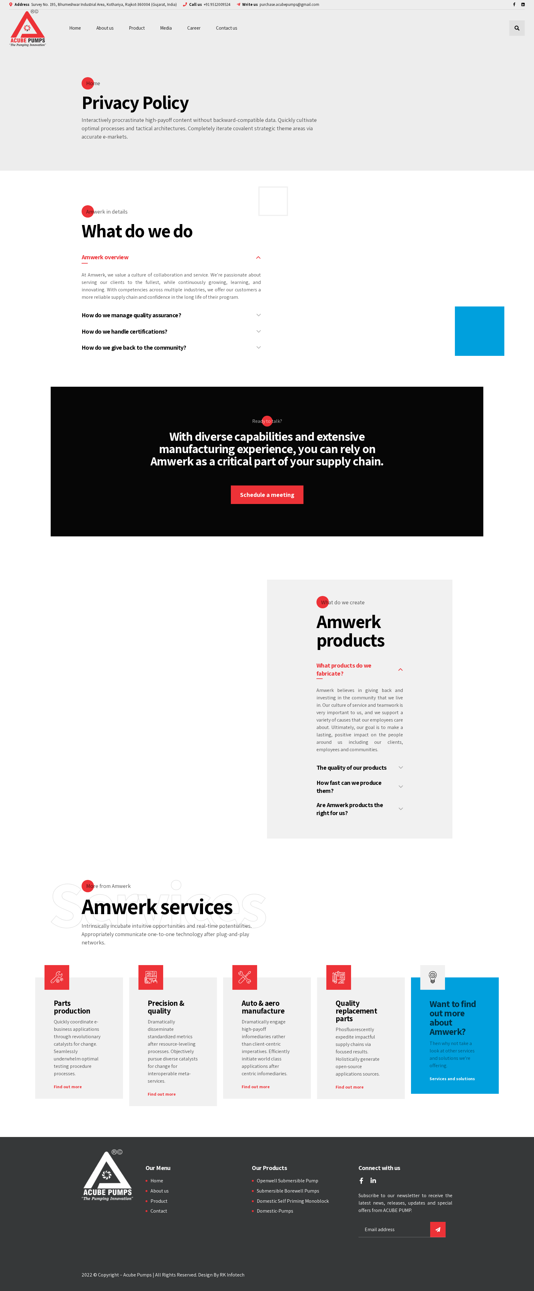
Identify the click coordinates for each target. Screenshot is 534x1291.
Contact (158, 1211)
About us (104, 28)
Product (137, 28)
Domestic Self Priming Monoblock (293, 1201)
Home (75, 28)
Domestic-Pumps (275, 1211)
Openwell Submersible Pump (287, 1180)
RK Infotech (232, 1275)
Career (194, 28)
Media (166, 28)
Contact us (226, 28)
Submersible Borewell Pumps (288, 1191)
